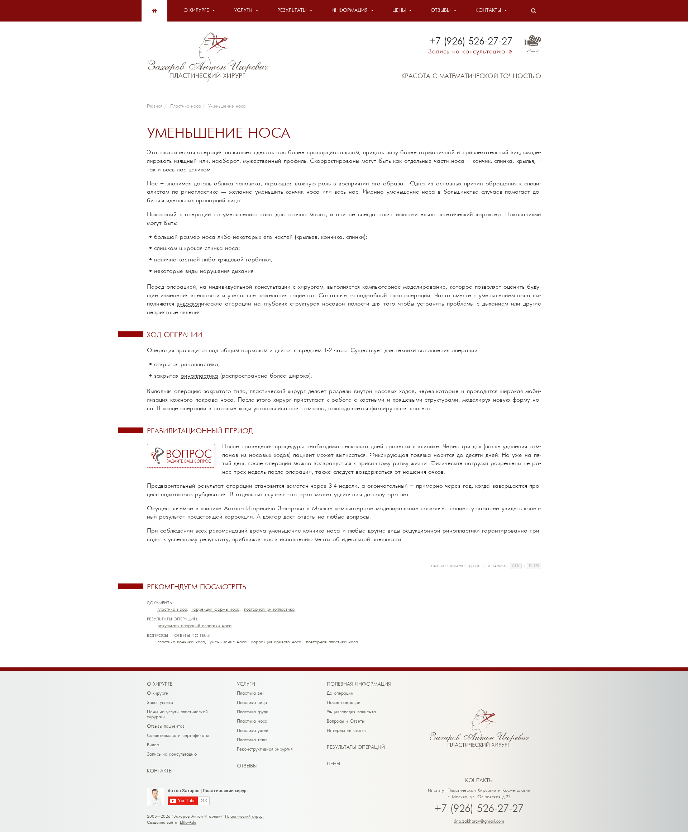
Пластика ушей (252, 730)
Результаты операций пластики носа (194, 626)
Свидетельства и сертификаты (178, 735)
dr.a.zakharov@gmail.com (479, 821)
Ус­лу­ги (246, 684)
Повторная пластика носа (332, 642)
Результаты (291, 10)
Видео (153, 745)
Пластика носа (172, 609)
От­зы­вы (247, 766)
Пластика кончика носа (181, 642)
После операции (343, 702)
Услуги (243, 10)
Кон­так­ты (159, 771)
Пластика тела (252, 740)
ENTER (534, 566)
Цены (399, 10)
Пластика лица (252, 702)
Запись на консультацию (172, 754)
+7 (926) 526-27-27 (479, 809)
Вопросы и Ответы (345, 721)
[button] (181, 456)
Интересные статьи (346, 730)
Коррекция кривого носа (276, 642)
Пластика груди (252, 712)
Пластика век (250, 693)
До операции (340, 693)
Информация (349, 10)
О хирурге (196, 10)
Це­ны (333, 764)
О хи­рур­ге (159, 684)
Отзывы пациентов (166, 726)
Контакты (488, 10)
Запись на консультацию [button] (466, 52)
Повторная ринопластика (269, 609)
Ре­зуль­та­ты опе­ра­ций (356, 747)
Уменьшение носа (228, 642)
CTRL (516, 566)
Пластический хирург (244, 816)
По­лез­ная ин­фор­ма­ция (359, 684)
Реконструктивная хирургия (265, 749)
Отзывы (440, 10)
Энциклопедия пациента (351, 712)
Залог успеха (160, 702)
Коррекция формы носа (215, 609)
